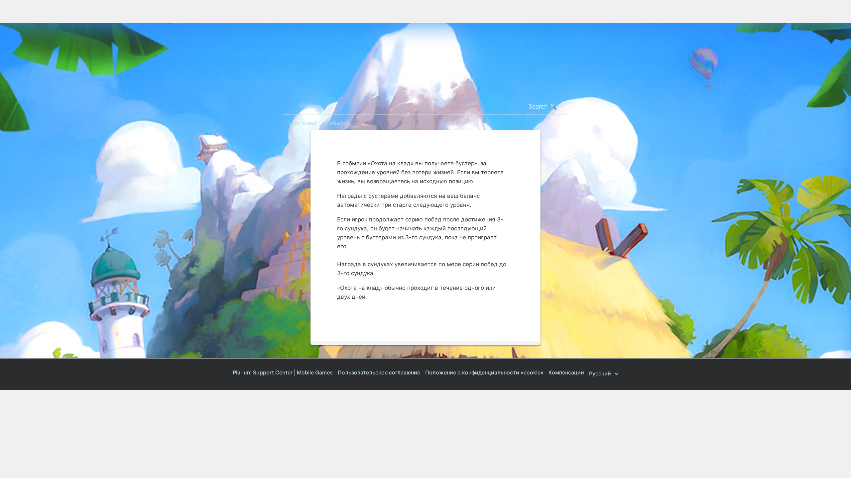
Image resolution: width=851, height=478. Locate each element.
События (338, 123)
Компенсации (566, 372)
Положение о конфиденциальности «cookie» (484, 372)
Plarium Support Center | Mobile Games (283, 372)
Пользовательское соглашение (379, 372)
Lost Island (302, 123)
